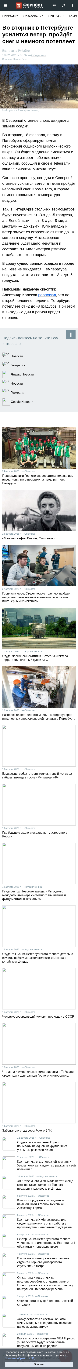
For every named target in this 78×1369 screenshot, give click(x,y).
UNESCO (56, 16)
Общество (38, 55)
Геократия (10, 16)
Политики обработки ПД (19, 1358)
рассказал (47, 295)
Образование (33, 16)
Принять (39, 1364)
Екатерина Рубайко (16, 50)
